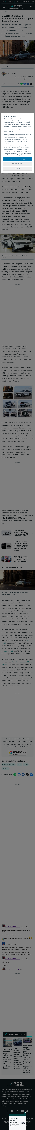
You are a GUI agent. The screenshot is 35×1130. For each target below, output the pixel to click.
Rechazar (17, 168)
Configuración (17, 164)
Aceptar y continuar (17, 159)
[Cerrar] (25, 1113)
